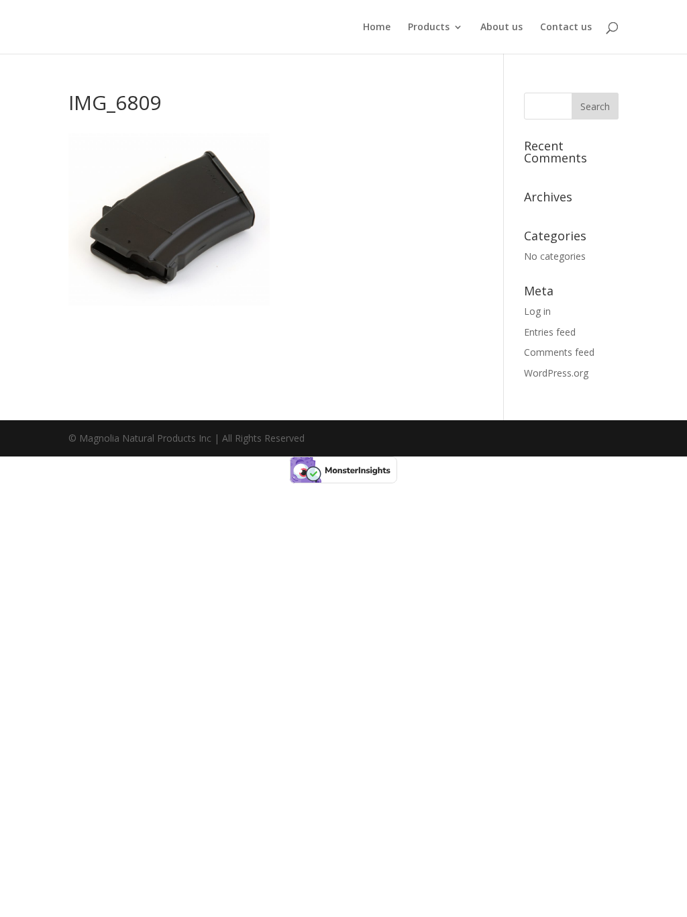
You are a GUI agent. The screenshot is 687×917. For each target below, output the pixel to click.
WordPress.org (556, 373)
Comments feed (559, 352)
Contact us (566, 27)
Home (376, 27)
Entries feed (550, 332)
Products (429, 27)
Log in (537, 311)
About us (501, 27)
